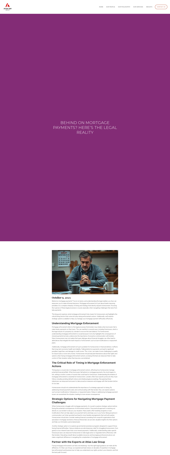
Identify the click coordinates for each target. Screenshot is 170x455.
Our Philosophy (124, 7)
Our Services (138, 7)
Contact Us (161, 7)
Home (101, 7)
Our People (110, 7)
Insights (149, 7)
